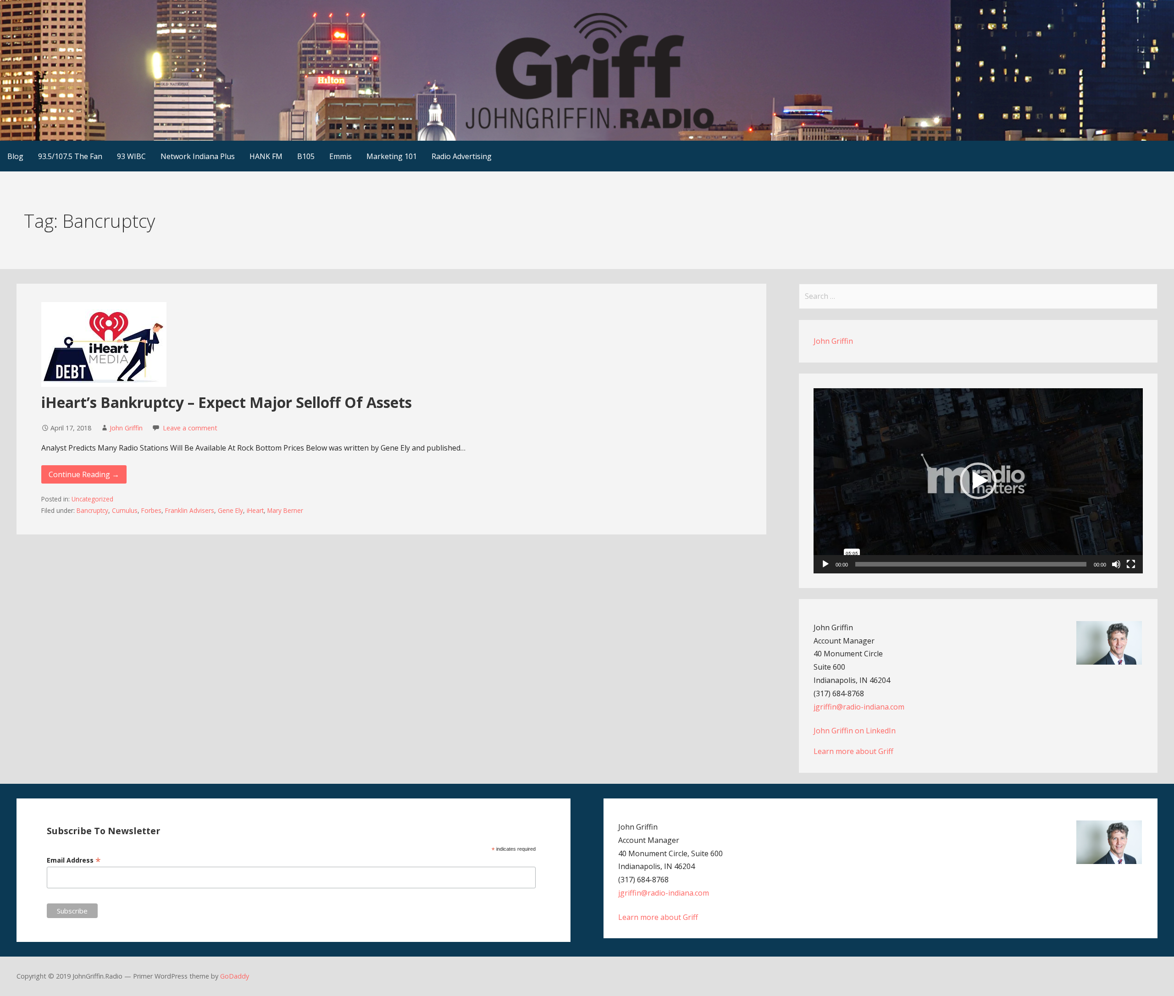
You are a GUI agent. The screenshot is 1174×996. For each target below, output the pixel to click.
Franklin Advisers (189, 510)
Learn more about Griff (853, 751)
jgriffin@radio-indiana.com (859, 707)
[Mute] (1116, 564)
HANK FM (265, 156)
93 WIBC (131, 156)
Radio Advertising (462, 156)
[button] (978, 480)
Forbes (151, 510)
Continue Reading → (84, 474)
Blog (15, 156)
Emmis (340, 156)
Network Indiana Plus (198, 156)
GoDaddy (234, 976)
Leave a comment (190, 428)
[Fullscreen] (1130, 564)
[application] (978, 480)
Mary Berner (285, 510)
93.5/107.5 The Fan (70, 156)
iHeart (255, 510)
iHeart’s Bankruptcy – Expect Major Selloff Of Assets (226, 402)
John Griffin (126, 428)
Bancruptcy (92, 510)
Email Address (74, 860)
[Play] (825, 564)
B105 (306, 156)
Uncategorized (92, 499)
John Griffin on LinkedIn (855, 731)
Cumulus (125, 510)
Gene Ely (230, 510)
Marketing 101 (391, 156)
